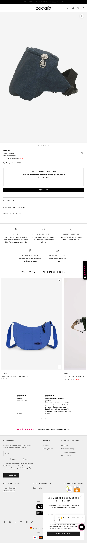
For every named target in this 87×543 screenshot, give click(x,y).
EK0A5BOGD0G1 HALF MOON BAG (14, 376)
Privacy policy (67, 528)
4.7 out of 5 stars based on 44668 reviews (54, 429)
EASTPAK (4, 373)
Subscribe (11, 475)
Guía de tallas (37, 488)
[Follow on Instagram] (15, 522)
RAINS (66, 373)
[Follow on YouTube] (26, 522)
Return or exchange (68, 449)
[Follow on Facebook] (4, 522)
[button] (41, 419)
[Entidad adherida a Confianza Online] (73, 489)
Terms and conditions (68, 452)
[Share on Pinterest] (17, 213)
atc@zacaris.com (9, 490)
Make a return (66, 456)
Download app (43, 177)
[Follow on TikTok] (32, 522)
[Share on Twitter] (14, 213)
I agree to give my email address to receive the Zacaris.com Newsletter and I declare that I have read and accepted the (63, 526)
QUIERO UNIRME (63, 534)
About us (46, 445)
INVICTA (6, 150)
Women (14, 459)
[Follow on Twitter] (10, 522)
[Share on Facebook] (11, 213)
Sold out (43, 190)
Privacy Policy (48, 449)
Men (26, 459)
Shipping (64, 445)
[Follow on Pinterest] (21, 522)
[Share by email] (19, 213)
